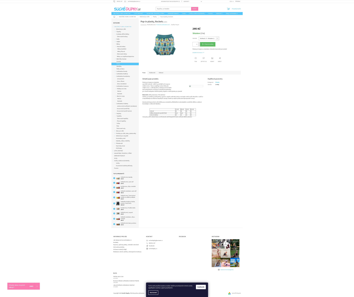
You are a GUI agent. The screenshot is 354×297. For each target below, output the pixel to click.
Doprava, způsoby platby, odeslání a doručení (126, 245)
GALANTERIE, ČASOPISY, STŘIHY (123, 153)
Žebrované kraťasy (122, 37)
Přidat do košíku (208, 44)
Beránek (119, 94)
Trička (118, 123)
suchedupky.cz (153, 249)
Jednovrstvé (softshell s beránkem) (127, 106)
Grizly (115, 158)
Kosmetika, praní (120, 138)
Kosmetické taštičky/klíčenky (124, 166)
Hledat (195, 9)
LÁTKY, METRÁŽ (118, 151)
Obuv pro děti (120, 131)
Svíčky (118, 163)
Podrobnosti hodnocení (163, 25)
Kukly (118, 39)
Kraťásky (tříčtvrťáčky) (123, 34)
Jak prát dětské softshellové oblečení (123, 285)
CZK (231, 1)
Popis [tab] (144, 73)
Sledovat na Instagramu (227, 270)
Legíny (118, 42)
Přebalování (119, 143)
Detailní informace (197, 53)
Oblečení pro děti (121, 29)
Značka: (175, 25)
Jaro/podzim (120, 79)
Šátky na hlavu (120, 69)
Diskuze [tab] (161, 73)
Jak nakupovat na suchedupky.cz (170, 1)
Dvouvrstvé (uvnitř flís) (123, 109)
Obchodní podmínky (118, 247)
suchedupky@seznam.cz (156, 240)
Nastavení (153, 293)
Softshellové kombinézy (123, 76)
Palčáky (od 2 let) (121, 89)
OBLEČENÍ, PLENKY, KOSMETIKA (122, 27)
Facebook (151, 246)
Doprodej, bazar (120, 146)
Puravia (116, 168)
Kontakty (186, 1)
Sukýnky (119, 114)
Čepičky (119, 32)
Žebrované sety (121, 128)
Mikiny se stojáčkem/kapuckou (125, 56)
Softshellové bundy (122, 71)
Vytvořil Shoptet (236, 293)
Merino (119, 91)
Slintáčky (119, 66)
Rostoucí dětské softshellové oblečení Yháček (126, 281)
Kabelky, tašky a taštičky (123, 141)
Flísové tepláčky (121, 121)
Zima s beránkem (122, 84)
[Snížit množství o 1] (199, 45)
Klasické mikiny (121, 47)
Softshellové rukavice (123, 86)
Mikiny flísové (121, 51)
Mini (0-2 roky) (121, 96)
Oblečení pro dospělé (122, 136)
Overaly (119, 61)
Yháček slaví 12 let (118, 277)
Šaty (118, 126)
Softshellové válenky (122, 104)
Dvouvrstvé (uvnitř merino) (124, 111)
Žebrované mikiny (122, 54)
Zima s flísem (120, 81)
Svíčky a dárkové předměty (121, 161)
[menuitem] (121, 13)
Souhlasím (200, 287)
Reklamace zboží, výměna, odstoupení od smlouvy (127, 252)
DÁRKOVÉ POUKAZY (119, 156)
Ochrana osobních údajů (120, 249)
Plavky (118, 64)
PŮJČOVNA (119, 148)
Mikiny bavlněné (121, 49)
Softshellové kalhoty (122, 74)
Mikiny (118, 44)
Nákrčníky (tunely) (121, 59)
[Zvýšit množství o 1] (199, 43)
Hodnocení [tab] (152, 73)
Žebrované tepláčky (122, 119)
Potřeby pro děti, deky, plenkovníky (126, 133)
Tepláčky (119, 116)
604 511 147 (152, 243)
